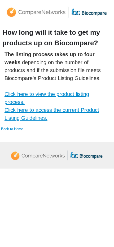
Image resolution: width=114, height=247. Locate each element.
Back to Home (12, 129)
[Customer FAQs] (57, 12)
